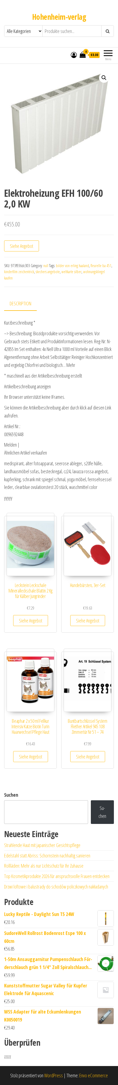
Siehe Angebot (21, 246)
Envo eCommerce (93, 1075)
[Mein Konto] (74, 55)
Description (20, 303)
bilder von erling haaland (72, 265)
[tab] (24, 304)
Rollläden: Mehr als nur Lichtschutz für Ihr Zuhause (43, 865)
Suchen (11, 794)
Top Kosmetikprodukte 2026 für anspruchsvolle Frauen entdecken (56, 876)
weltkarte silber (71, 271)
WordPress (53, 1075)
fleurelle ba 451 (101, 265)
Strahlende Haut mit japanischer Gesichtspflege (42, 845)
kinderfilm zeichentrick (19, 271)
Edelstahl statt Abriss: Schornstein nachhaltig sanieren (47, 855)
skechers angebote (48, 271)
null (45, 265)
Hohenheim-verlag (59, 17)
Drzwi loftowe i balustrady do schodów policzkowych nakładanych (56, 886)
